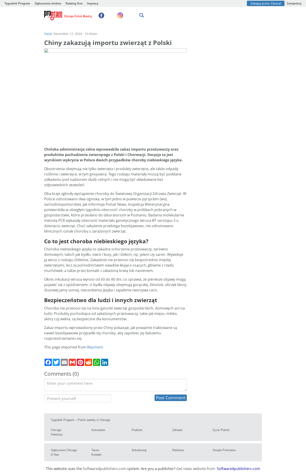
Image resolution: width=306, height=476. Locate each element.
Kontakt (96, 454)
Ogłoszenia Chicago (64, 450)
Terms (95, 450)
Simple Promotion (224, 450)
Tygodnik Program (17, 3)
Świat (48, 34)
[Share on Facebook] (48, 362)
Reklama (178, 450)
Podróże (137, 430)
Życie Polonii (221, 430)
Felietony (57, 434)
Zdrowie (177, 430)
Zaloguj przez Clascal (265, 3)
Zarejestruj (294, 3)
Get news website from (196, 468)
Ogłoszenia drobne (48, 3)
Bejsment (95, 347)
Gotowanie (98, 430)
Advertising (139, 450)
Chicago (56, 430)
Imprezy (92, 3)
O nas (55, 454)
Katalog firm (74, 3)
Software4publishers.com (104, 468)
